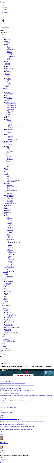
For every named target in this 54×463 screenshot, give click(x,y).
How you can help (5, 310)
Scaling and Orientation (10, 159)
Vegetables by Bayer (7, 333)
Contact (3, 5)
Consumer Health (5, 272)
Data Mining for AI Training (11, 127)
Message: (3, 23)
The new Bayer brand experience (9, 325)
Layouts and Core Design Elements (11, 172)
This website (3, 353)
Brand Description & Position (12, 252)
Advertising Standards (6, 96)
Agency (9, 248)
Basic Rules (11, 122)
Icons (9, 263)
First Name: (3, 19)
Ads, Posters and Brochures (10, 239)
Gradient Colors (10, 222)
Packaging (8, 240)
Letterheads (6, 289)
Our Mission (6, 44)
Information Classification (10, 185)
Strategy (8, 143)
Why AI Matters (7, 38)
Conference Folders (7, 292)
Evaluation (8, 178)
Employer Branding (5, 73)
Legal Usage (9, 257)
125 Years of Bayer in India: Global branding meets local (12, 332)
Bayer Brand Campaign (8, 92)
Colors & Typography (11, 254)
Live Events (8, 83)
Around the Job (7, 280)
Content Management (9, 197)
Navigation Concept (9, 155)
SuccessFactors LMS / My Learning (11, 181)
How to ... (4, 311)
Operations (8, 166)
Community (1, 454)
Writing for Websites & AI (8, 141)
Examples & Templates (8, 78)
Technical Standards (10, 182)
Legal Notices (8, 158)
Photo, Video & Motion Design (10, 48)
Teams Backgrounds (9, 236)
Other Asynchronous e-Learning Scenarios (12, 190)
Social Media (8, 82)
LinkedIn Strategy (9, 112)
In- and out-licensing (7, 64)
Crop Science (5, 213)
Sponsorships (6, 65)
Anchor (9, 219)
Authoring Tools (9, 176)
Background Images (5, 285)
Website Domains (10, 121)
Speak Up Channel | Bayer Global (9, 206)
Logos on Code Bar (10, 224)
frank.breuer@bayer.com (3, 452)
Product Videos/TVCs (8, 212)
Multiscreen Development (10, 164)
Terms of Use (10, 124)
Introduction (6, 118)
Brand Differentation (9, 218)
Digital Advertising (7, 99)
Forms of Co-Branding (8, 63)
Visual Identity (7, 45)
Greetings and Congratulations (9, 281)
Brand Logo (6, 215)
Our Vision (8, 269)
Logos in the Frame (10, 225)
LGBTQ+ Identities (10, 54)
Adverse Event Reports (9, 128)
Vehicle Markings (5, 302)
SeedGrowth (6, 326)
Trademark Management (8, 71)
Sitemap (1, 461)
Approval (8, 147)
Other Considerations (7, 183)
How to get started (9, 120)
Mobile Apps (5, 142)
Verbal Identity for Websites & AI (11, 60)
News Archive (5, 334)
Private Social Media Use (6, 297)
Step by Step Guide (10, 227)
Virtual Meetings (9, 84)
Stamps (6, 296)
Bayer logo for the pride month (10, 43)
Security (8, 138)
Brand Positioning (5, 41)
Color (7, 46)
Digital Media (8, 235)
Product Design (10, 265)
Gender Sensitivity (10, 53)
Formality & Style (9, 58)
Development (6, 134)
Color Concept (10, 221)
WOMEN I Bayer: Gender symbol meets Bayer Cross (12, 327)
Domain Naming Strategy (10, 270)
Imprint (9, 125)
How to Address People (10, 314)
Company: (3, 21)
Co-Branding (10, 256)
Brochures (8, 81)
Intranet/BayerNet (9, 133)
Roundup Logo (10, 258)
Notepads (6, 294)
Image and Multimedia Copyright (11, 49)
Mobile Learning (9, 188)
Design (6, 131)
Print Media (8, 234)
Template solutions (7, 290)
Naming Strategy (9, 156)
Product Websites (9, 132)
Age (8, 55)
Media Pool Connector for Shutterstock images (9, 341)
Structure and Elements (11, 231)
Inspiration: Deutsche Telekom (9, 331)
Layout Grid (9, 226)
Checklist (8, 152)
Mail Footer (4, 286)
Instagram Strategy (9, 106)
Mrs (4, 14)
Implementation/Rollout (8, 179)
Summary (8, 217)
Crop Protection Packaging (10, 230)
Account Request (5, 347)
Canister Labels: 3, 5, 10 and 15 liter (12, 243)
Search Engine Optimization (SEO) (9, 129)
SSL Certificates (10, 140)
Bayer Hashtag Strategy (10, 59)
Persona (8, 76)
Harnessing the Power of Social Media (10, 102)
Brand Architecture (7, 70)
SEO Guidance (8, 130)
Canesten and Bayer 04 (8, 330)
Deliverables (8, 187)
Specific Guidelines (9, 144)
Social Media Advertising (8, 97)
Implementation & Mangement (9, 195)
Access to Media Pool (6, 339)
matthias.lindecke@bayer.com (4, 443)
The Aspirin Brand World (8, 329)
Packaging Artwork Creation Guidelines (12, 246)
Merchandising (10, 255)
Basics (6, 192)
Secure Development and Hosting (12, 139)
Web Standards (10, 177)
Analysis (8, 175)
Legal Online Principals (6, 85)
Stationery (4, 288)
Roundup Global (9, 251)
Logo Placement (9, 223)
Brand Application (4, 87)
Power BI (6, 300)
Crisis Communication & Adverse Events (10, 204)
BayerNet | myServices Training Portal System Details (13, 180)
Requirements (6, 199)
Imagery (8, 77)
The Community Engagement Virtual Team (10, 203)
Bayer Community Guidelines (9, 202)
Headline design (9, 79)
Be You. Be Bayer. (7, 74)
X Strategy (8, 110)
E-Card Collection (7, 284)
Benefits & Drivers (9, 194)
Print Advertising (7, 100)
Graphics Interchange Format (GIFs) (9, 115)
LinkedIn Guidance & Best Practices (11, 111)
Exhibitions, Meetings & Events (9, 68)
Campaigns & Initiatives (6, 91)
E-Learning (4, 167)
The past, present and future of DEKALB (10, 321)
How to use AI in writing (8, 312)
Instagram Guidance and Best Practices (11, 107)
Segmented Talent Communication (9, 75)
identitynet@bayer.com (5, 12)
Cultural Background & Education (12, 56)
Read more (1, 434)
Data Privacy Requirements (8, 116)
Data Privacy (6, 86)
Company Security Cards (8, 291)
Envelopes (6, 293)
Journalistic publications (8, 66)
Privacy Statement (4, 459)
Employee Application (4, 278)
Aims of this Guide (9, 170)
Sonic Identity (7, 61)
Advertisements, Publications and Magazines (10, 209)
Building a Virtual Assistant (10, 196)
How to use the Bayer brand (8, 313)
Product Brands (7, 72)
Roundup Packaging (9, 266)
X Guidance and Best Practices (10, 109)
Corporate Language (9, 50)
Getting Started (7, 119)
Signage (6, 69)
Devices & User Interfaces (10, 276)
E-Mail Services (10, 137)
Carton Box (9, 244)
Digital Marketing (7, 268)
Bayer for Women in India (8, 324)
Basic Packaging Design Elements (12, 241)
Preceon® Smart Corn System (9, 328)
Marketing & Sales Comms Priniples (9, 267)
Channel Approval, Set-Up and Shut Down (10, 103)
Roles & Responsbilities (10, 145)
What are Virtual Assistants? (10, 193)
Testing (7, 163)
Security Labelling (7, 295)
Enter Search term (2, 350)
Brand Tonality (8, 51)
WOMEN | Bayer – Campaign (9, 94)
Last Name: (3, 20)
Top (0, 462)
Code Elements (10, 220)
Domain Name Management (10, 271)
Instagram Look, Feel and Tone (10, 108)
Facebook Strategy (9, 104)
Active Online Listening (8, 205)
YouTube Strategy (9, 114)
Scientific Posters (5, 298)
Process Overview (10, 247)
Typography (8, 47)
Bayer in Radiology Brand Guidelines (11, 275)
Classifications (8, 153)
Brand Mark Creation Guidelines (12, 253)
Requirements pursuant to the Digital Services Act (14, 126)
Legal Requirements (9, 123)
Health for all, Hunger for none (9, 283)
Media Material (5, 299)
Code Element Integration (11, 228)
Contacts (6, 117)
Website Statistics (10, 136)
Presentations (8, 229)
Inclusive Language (9, 52)
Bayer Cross (8, 157)
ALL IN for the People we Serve (9, 93)
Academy (3, 303)
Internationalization (9, 161)
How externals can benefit (6, 348)
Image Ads (8, 80)
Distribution (8, 165)
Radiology (6, 274)
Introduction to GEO (7, 320)
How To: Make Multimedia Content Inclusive (12, 316)
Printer (9, 249)
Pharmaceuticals (5, 273)
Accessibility (9, 57)
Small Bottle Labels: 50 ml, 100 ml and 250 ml (14, 242)
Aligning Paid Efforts (9, 98)
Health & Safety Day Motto (8, 95)
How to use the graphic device (9, 317)
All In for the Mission (7, 322)
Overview (4, 37)
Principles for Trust (7, 39)
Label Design (10, 264)
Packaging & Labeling (9, 277)
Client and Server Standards (10, 186)
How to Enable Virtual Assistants (11, 198)
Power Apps (6, 301)
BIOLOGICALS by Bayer (10, 237)
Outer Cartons (10, 245)
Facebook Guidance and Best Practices (11, 105)
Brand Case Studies (5, 319)
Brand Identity (10, 261)
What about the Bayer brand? (7, 309)
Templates (8, 173)
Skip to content (2, 0)
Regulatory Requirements (10, 201)
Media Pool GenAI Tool (6, 340)
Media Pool (3, 354)
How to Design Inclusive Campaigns (11, 315)
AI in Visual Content (7, 323)
